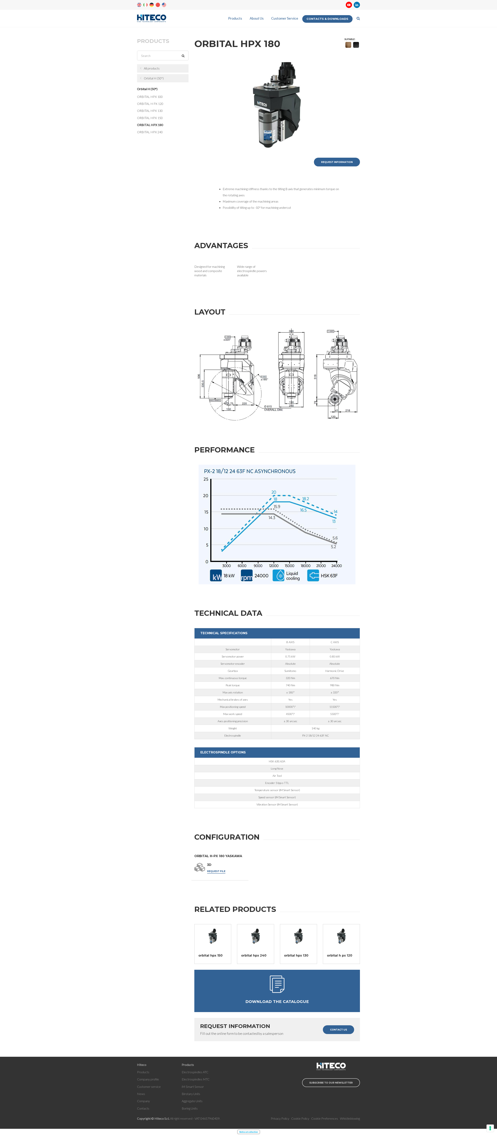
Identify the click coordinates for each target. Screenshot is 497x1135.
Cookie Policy (300, 1118)
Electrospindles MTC (195, 1079)
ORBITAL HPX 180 (150, 125)
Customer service (149, 1086)
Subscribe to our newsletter (331, 1082)
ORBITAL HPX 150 (150, 118)
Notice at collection (248, 1132)
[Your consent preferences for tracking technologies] (490, 1128)
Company (143, 1101)
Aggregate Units (192, 1101)
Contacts (143, 1108)
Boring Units (190, 1108)
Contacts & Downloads (327, 19)
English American (164, 5)
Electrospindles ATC (195, 1072)
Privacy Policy (280, 1118)
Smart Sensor (195, 1086)
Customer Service (284, 18)
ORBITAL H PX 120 (150, 103)
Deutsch (151, 5)
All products (152, 68)
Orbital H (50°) (154, 78)
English (139, 5)
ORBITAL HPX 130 (150, 110)
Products (235, 18)
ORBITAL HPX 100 (150, 96)
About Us (257, 18)
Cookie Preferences (324, 1118)
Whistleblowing (350, 1118)
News (141, 1094)
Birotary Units (191, 1094)
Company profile (148, 1079)
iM (184, 1086)
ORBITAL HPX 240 (150, 132)
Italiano (145, 5)
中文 (158, 5)
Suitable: (349, 39)
